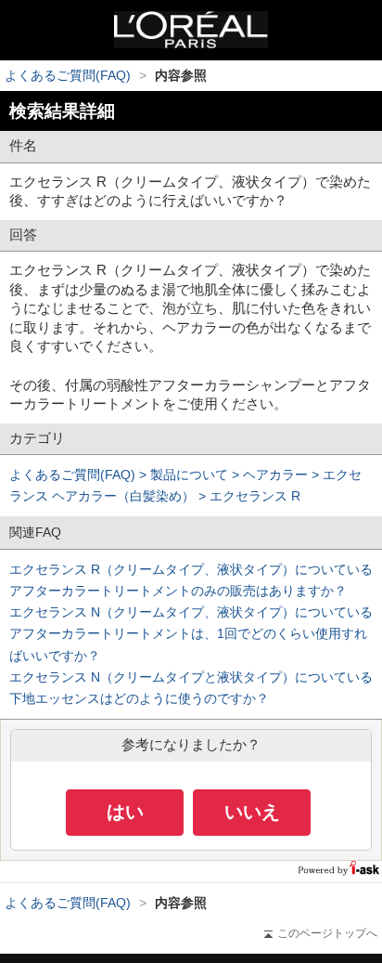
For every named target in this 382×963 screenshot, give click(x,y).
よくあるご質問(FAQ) (68, 75)
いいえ (252, 811)
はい (125, 811)
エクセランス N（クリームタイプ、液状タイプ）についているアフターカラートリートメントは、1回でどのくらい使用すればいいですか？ (191, 633)
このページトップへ (327, 933)
